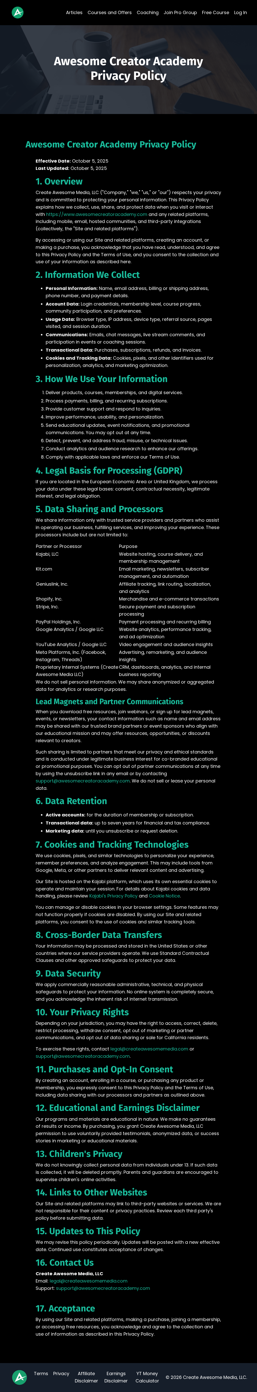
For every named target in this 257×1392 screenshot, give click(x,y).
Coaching (148, 12)
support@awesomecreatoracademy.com (83, 781)
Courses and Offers (110, 12)
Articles (74, 12)
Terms (41, 1373)
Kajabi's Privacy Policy (113, 896)
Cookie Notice (164, 896)
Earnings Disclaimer (116, 1377)
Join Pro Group (180, 12)
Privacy (61, 1373)
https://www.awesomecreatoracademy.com (96, 214)
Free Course (215, 12)
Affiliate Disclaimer (86, 1377)
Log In (240, 12)
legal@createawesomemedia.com (149, 1049)
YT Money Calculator (147, 1377)
